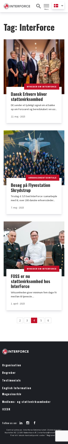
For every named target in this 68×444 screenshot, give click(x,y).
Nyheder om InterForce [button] (42, 86)
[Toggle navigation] (46, 5)
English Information (16, 388)
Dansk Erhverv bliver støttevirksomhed (29, 96)
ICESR (6, 409)
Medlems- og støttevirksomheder (26, 402)
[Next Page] (55, 320)
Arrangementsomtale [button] (42, 177)
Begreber (9, 373)
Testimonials (11, 380)
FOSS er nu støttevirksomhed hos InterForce (30, 281)
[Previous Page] (12, 320)
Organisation (11, 365)
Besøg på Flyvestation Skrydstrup (30, 188)
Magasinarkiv (11, 394)
